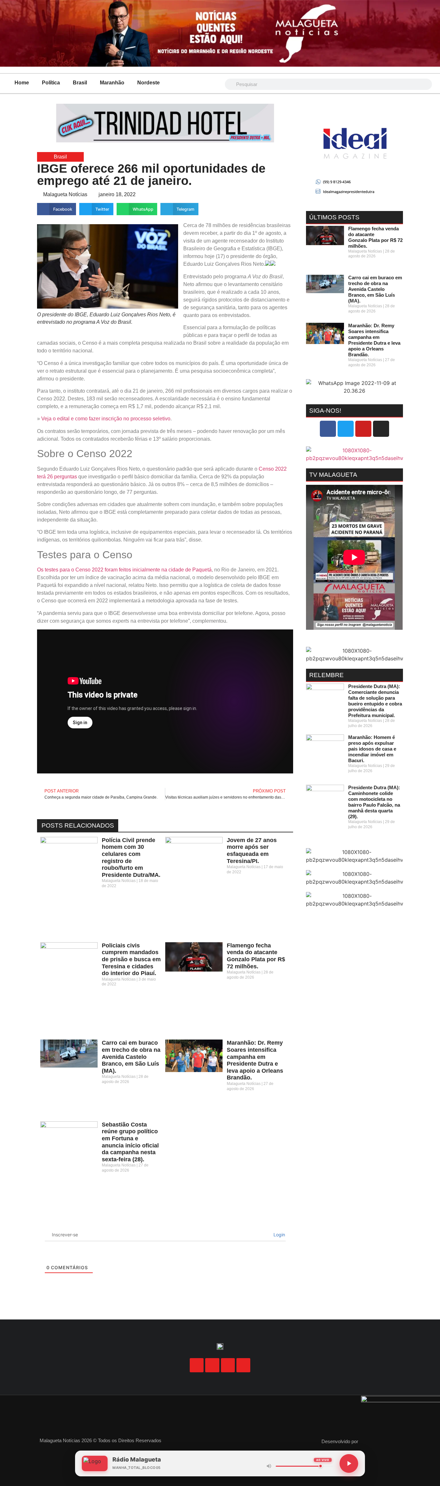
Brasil (80, 82)
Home (21, 82)
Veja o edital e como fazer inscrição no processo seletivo (105, 418)
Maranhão (112, 82)
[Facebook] (328, 429)
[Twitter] (346, 429)
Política (51, 82)
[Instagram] (381, 429)
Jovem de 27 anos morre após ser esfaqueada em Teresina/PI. (252, 850)
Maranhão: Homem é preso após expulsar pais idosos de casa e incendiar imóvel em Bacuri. (372, 748)
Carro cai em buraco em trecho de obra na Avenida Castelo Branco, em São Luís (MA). (131, 1057)
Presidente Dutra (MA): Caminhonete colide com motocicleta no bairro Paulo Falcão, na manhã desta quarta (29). (374, 802)
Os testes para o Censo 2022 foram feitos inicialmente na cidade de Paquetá (124, 569)
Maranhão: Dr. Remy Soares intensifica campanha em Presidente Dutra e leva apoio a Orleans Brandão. (255, 1060)
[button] (56, 209)
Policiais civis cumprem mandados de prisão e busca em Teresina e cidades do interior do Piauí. (131, 959)
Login (278, 1234)
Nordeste (148, 82)
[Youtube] (363, 429)
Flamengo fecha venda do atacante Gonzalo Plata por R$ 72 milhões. (256, 956)
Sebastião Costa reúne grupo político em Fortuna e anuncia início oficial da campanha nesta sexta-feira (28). (130, 1142)
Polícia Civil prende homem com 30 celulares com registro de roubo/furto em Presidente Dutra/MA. (131, 857)
